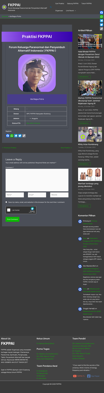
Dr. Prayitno (76, 351)
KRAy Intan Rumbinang (88, 144)
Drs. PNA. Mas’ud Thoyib (81, 353)
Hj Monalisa (41, 376)
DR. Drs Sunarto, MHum (81, 348)
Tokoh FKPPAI (86, 3)
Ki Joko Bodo (41, 378)
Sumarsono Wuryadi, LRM (81, 346)
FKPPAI (14, 5)
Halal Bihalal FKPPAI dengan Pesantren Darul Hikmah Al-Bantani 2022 (88, 54)
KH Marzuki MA (42, 373)
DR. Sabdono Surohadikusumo (83, 343)
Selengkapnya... (84, 76)
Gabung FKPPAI (72, 3)
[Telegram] (102, 21)
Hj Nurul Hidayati (78, 358)
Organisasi (59, 11)
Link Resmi (70, 11)
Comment (10, 167)
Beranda (5, 16)
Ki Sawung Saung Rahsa (45, 343)
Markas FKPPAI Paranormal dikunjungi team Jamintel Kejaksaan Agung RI (90, 101)
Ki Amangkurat (42, 371)
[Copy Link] (102, 29)
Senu (85, 238)
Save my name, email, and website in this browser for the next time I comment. (36, 202)
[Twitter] (102, 25)
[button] (51, 7)
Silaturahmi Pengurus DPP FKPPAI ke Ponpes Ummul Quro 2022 (91, 271)
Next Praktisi (66, 148)
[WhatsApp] (102, 17)
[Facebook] (102, 13)
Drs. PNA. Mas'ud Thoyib (45, 356)
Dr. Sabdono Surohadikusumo (47, 354)
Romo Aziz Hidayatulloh (45, 359)
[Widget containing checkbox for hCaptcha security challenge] (21, 210)
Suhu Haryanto (77, 356)
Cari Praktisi (59, 3)
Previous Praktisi (9, 148)
